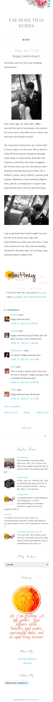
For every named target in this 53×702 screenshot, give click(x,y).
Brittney (27, 663)
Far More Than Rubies (26, 22)
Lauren (14, 331)
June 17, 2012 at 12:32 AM (25, 359)
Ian (25, 297)
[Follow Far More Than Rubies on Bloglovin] (16, 684)
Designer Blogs (33, 700)
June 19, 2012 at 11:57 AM (25, 398)
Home (27, 412)
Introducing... (23, 457)
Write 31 (7, 514)
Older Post (42, 412)
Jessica (14, 314)
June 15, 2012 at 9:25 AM (24, 323)
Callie (13, 389)
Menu (26, 39)
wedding (42, 297)
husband (18, 297)
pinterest (36, 288)
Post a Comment (12, 406)
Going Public (23, 494)
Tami (13, 366)
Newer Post (11, 412)
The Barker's (17, 350)
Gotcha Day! (22, 477)
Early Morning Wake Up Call (29, 532)
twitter (21, 288)
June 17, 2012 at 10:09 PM (25, 382)
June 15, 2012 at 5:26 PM (24, 343)
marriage (32, 297)
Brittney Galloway (28, 658)
